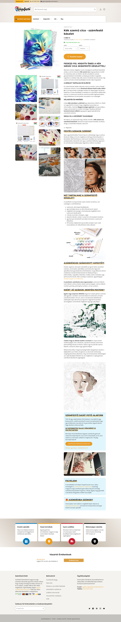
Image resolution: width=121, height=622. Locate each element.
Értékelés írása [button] (74, 560)
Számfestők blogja (52, 580)
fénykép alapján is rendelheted (73, 279)
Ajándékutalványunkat (72, 506)
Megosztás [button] (69, 127)
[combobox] (65, 9)
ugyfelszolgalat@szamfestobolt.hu (50, 1)
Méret (80, 45)
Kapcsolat (49, 583)
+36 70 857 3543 (35, 1)
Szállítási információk (52, 592)
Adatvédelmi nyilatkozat (53, 589)
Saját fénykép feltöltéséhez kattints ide (79, 443)
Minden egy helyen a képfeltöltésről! (76, 448)
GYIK (47, 599)
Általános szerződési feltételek (55, 586)
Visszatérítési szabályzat (53, 596)
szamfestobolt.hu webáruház (83, 487)
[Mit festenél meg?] (95, 9)
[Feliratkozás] (43, 608)
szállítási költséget (79, 39)
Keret (65, 45)
